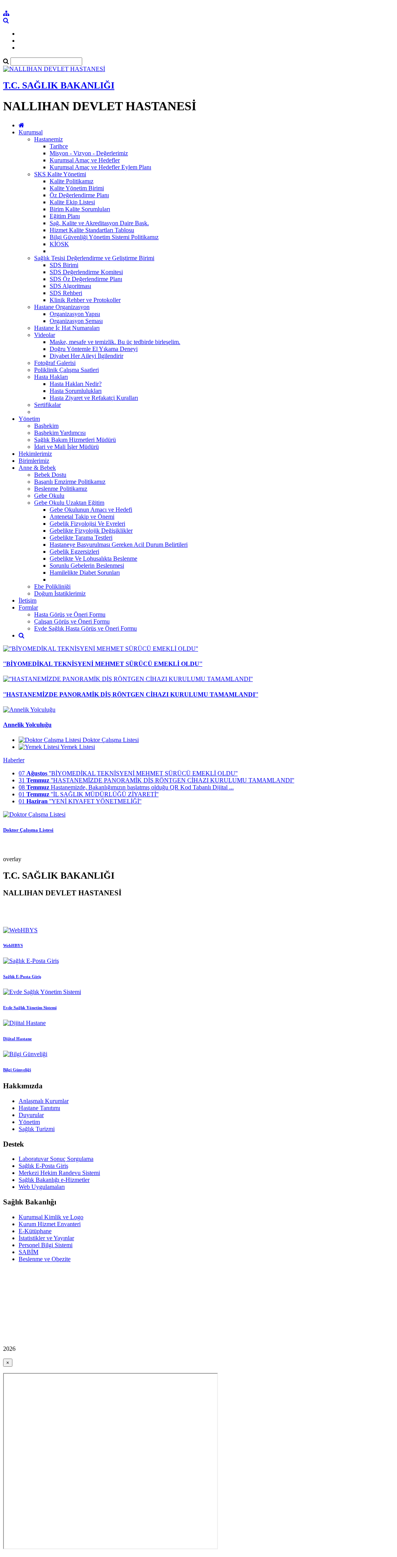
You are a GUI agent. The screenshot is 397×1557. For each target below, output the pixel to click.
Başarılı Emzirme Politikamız (69, 481)
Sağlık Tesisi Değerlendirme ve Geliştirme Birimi (94, 258)
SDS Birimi (64, 265)
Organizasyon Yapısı (75, 314)
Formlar (28, 607)
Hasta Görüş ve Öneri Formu (69, 614)
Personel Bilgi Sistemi (45, 1245)
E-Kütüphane (35, 1231)
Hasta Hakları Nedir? (76, 384)
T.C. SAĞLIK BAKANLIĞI (58, 85)
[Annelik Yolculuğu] (29, 709)
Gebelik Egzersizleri (74, 551)
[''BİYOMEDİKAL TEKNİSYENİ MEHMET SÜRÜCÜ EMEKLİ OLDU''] (100, 648)
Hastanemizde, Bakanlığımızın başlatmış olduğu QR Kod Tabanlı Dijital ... (126, 787)
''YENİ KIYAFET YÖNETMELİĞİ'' (80, 801)
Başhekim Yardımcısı (60, 432)
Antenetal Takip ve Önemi (82, 516)
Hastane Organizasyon (62, 307)
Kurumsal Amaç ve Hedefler (85, 160)
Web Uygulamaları (42, 1186)
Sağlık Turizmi (37, 1129)
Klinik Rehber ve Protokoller (85, 300)
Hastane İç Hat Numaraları (67, 328)
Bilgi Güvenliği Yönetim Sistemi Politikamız (104, 237)
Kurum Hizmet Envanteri (50, 1224)
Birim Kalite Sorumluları (80, 209)
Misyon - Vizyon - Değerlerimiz (89, 153)
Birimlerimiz (34, 460)
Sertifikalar (47, 404)
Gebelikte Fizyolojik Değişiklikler (91, 530)
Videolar (44, 335)
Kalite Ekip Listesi (72, 202)
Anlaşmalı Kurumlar (44, 1101)
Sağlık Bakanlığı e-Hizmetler (54, 1179)
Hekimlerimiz (35, 453)
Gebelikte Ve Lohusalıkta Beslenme (93, 558)
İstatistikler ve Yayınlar (46, 1238)
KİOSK (59, 244)
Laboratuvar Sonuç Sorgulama (56, 1159)
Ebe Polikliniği (52, 586)
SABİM (28, 1252)
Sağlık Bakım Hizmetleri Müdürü (75, 439)
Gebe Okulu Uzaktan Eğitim (69, 502)
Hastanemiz (48, 139)
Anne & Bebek (37, 467)
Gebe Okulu (49, 495)
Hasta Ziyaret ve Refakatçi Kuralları (94, 397)
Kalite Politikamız (71, 181)
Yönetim (29, 418)
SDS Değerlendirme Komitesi (86, 272)
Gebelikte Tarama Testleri (81, 537)
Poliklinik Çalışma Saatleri (66, 370)
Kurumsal (31, 132)
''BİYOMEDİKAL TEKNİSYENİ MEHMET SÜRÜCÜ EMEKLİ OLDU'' (102, 663)
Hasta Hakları (51, 377)
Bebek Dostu (50, 474)
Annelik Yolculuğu (27, 724)
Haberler (13, 760)
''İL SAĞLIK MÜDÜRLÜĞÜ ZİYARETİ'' (89, 794)
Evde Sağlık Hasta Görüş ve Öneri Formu (85, 628)
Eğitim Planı (65, 216)
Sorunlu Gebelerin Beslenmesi (87, 565)
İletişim (27, 600)
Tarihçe (59, 146)
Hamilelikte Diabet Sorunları (85, 572)
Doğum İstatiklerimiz (60, 593)
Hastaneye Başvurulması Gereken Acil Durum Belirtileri (119, 544)
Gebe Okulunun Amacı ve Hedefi (91, 509)
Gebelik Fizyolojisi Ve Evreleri (87, 523)
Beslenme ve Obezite (45, 1259)
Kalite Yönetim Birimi (77, 188)
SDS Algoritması (70, 286)
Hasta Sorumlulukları (76, 391)
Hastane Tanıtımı (39, 1108)
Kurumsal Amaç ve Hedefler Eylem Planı (100, 167)
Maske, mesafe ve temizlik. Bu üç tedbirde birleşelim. (115, 342)
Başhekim (46, 425)
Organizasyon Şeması (76, 321)
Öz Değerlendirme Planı (79, 195)
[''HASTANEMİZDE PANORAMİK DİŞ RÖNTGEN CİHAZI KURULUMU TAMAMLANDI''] (128, 679)
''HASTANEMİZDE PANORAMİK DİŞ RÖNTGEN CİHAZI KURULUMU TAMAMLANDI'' (130, 694)
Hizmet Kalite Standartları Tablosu (92, 230)
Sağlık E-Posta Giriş (43, 1166)
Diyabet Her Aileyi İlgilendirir (86, 356)
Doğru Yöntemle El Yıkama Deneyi (94, 349)
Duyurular (31, 1115)
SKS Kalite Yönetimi (60, 174)
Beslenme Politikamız (60, 488)
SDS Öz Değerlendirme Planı (86, 279)
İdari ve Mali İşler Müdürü (66, 446)
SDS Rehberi (66, 293)
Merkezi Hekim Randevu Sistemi (59, 1172)
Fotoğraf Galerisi (55, 363)
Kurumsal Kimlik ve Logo (51, 1217)
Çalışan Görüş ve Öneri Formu (72, 621)
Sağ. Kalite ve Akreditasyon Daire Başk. (99, 223)
